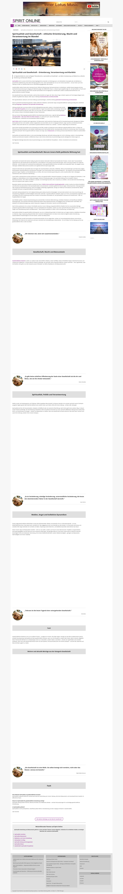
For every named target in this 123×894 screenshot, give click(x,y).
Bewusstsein (43, 25)
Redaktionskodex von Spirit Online (53, 867)
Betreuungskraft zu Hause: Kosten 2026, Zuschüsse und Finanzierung (39, 672)
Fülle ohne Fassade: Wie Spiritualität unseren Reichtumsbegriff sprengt (29, 359)
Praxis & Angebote (88, 25)
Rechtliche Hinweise (84, 859)
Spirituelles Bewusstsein (20, 836)
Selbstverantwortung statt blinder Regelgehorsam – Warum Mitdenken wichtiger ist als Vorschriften (76, 465)
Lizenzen (81, 868)
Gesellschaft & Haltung (69, 25)
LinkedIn (81, 880)
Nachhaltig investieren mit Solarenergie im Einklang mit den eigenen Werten (76, 738)
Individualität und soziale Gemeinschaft (75, 316)
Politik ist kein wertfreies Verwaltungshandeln (53, 184)
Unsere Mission (25, 25)
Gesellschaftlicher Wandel (18, 260)
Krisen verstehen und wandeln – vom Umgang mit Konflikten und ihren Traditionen (40, 553)
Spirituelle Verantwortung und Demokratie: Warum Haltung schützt (21, 431)
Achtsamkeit (59, 25)
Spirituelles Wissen (19, 844)
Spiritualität (34, 25)
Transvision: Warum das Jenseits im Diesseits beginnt (24, 869)
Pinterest (82, 883)
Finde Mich (48, 881)
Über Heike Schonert (50, 872)
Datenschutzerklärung (84, 861)
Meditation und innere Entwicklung (23, 838)
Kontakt (48, 878)
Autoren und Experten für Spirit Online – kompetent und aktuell (59, 861)
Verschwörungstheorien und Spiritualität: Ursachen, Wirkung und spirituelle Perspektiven (21, 553)
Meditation (51, 25)
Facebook (82, 876)
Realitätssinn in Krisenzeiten (57, 585)
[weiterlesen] (17, 301)
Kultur (80, 25)
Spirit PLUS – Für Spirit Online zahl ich (54, 883)
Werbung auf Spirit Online (51, 859)
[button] (14, 69)
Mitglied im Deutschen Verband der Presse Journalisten (58, 885)
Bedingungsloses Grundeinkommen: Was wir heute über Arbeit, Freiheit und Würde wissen (65, 681)
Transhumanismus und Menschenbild (49, 96)
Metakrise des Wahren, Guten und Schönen (61, 291)
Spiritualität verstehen (20, 834)
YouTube (82, 878)
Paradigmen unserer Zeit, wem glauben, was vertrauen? (63, 562)
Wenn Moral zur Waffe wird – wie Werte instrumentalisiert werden (39, 431)
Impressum (82, 863)
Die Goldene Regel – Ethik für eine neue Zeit (57, 464)
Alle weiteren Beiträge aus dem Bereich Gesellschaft (49, 819)
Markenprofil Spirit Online (51, 876)
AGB (81, 866)
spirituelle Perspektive (20, 109)
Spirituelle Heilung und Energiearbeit (24, 842)
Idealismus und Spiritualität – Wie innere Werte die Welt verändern (21, 672)
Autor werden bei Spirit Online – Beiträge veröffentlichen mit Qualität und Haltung (61, 864)
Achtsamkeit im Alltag (20, 840)
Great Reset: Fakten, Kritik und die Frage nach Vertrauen (64, 440)
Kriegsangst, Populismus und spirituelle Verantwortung (29, 104)
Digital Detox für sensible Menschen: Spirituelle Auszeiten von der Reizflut (40, 586)
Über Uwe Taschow (50, 874)
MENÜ (12, 26)
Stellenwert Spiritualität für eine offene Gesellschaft (21, 282)
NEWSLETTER (59, 22)
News (19, 25)
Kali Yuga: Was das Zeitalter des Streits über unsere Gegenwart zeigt (58, 706)
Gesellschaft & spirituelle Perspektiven (24, 846)
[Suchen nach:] (99, 238)
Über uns (48, 869)
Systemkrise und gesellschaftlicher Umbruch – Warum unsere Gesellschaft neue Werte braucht (39, 283)
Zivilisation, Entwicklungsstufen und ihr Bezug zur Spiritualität (58, 316)
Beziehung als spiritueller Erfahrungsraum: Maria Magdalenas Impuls (27, 863)
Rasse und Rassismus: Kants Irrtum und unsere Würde (75, 705)
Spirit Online (15, 121)
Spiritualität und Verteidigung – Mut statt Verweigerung (39, 464)
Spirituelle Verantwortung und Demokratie (66, 99)
